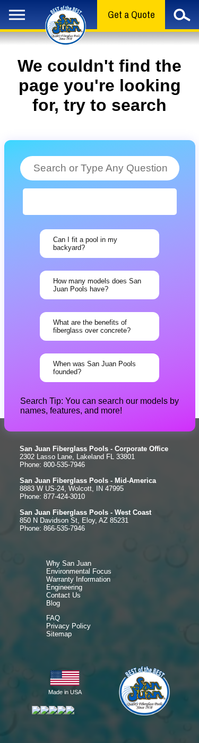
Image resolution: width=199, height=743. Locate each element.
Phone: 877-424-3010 (52, 496)
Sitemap (59, 634)
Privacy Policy (68, 626)
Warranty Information (78, 579)
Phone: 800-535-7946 (52, 465)
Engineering (64, 587)
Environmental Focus (78, 571)
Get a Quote (131, 14)
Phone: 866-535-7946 (52, 528)
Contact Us (63, 595)
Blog (53, 603)
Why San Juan (68, 563)
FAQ (53, 618)
